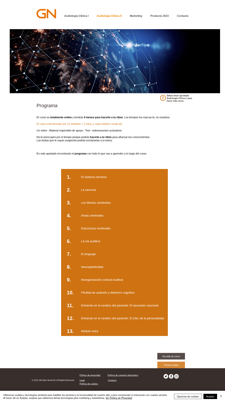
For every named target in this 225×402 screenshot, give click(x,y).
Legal (82, 380)
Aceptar (210, 396)
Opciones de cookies (188, 396)
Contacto (112, 380)
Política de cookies (89, 384)
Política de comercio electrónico (123, 375)
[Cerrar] (221, 396)
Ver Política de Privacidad (119, 398)
